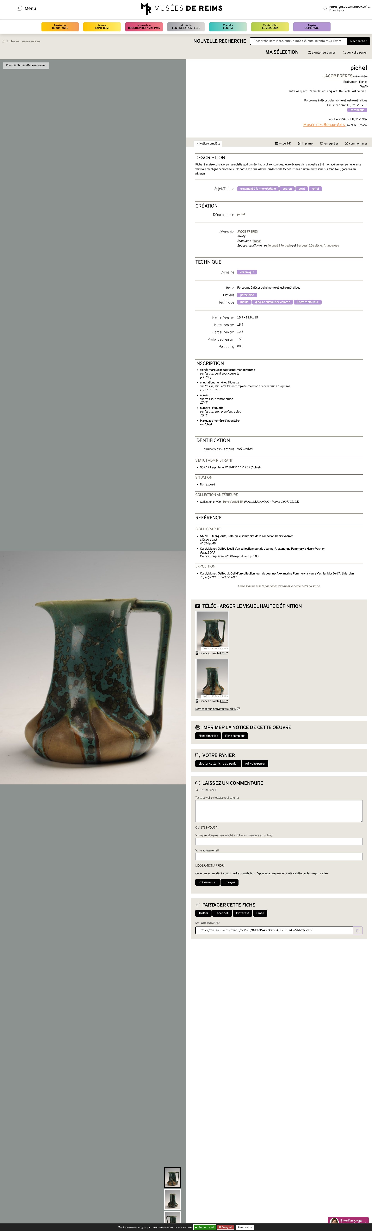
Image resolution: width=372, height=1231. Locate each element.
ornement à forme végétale (258, 189)
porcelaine (247, 295)
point (302, 189)
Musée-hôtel (270, 27)
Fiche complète (235, 736)
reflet (315, 189)
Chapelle (228, 27)
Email (260, 913)
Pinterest (242, 913)
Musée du (186, 27)
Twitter (203, 913)
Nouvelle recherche (219, 41)
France (257, 241)
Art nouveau (331, 246)
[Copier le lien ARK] (358, 930)
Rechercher (358, 41)
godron (287, 189)
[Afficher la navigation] (19, 8)
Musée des (60, 27)
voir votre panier (357, 53)
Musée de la (144, 27)
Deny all (226, 1227)
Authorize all (206, 1227)
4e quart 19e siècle (279, 246)
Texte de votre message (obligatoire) (217, 798)
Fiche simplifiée (208, 736)
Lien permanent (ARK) (207, 923)
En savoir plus (336, 10)
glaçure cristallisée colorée (272, 302)
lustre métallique (308, 302)
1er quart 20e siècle (309, 246)
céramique (357, 110)
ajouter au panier (323, 53)
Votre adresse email (207, 851)
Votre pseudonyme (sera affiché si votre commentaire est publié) (233, 835)
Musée (102, 27)
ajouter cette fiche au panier (218, 764)
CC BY (224, 653)
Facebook (222, 913)
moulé (244, 302)
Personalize (245, 1227)
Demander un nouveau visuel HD (215, 709)
